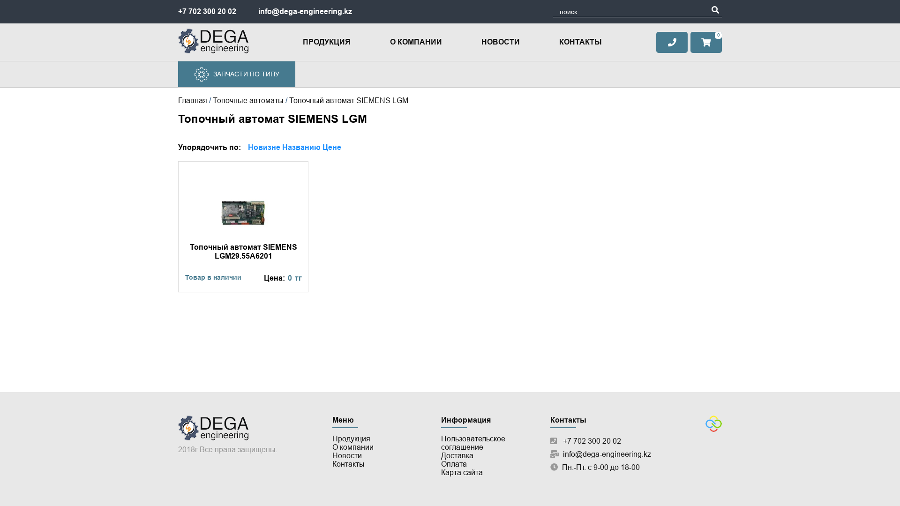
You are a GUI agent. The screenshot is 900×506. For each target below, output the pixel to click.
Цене (331, 147)
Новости (500, 42)
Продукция (327, 42)
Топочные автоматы (248, 100)
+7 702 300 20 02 (207, 11)
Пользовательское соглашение (473, 443)
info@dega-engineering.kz (305, 11)
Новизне (264, 147)
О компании (416, 42)
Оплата (454, 464)
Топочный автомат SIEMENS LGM (348, 100)
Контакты (580, 42)
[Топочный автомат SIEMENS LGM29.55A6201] (243, 227)
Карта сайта (462, 472)
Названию (301, 147)
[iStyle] (713, 429)
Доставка (457, 456)
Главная (192, 100)
